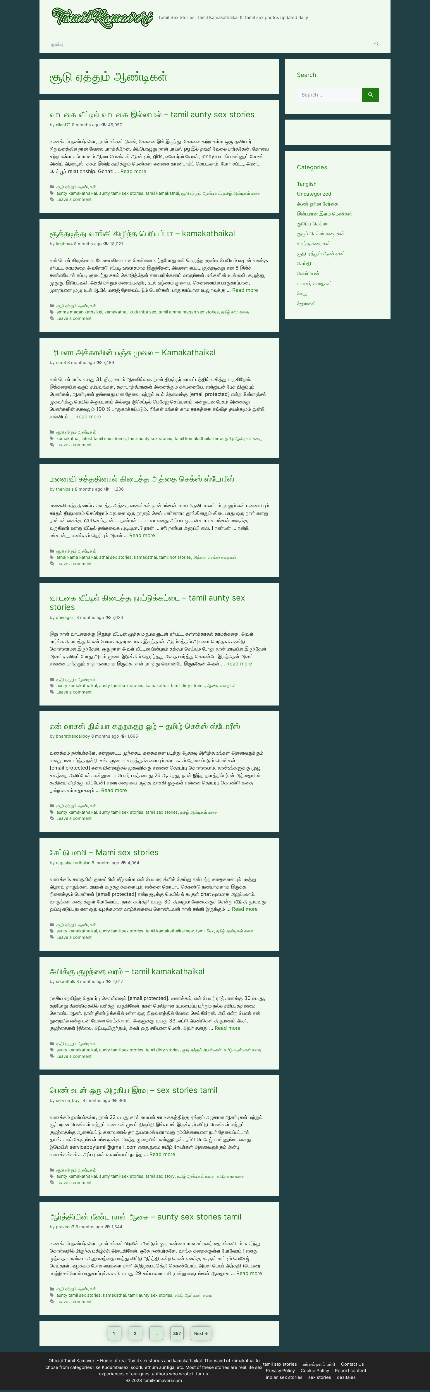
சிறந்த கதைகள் (313, 243)
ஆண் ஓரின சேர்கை (317, 204)
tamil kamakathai (162, 193)
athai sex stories (115, 557)
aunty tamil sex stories (121, 193)
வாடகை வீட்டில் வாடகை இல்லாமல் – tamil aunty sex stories (152, 114)
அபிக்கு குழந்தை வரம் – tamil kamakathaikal (127, 971)
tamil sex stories (162, 812)
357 (178, 1333)
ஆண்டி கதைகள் (221, 685)
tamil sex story (160, 1176)
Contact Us (352, 1364)
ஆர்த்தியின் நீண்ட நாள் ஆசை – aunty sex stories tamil (145, 1217)
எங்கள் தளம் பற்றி (319, 1364)
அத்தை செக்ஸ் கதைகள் (214, 557)
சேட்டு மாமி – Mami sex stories (104, 852)
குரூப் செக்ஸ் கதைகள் (320, 234)
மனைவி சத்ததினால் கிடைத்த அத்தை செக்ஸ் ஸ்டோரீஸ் (142, 479)
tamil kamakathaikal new (199, 438)
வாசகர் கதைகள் (314, 283)
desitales (346, 1377)
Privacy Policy (280, 1370)
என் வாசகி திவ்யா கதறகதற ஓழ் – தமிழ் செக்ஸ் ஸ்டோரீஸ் (145, 726)
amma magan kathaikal (79, 311)
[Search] (370, 95)
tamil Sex (205, 930)
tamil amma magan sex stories (189, 311)
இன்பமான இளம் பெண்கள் (324, 214)
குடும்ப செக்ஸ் (312, 224)
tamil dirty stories (188, 685)
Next (201, 1333)
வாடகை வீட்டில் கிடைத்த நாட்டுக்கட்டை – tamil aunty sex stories (147, 602)
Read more (133, 171)
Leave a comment (74, 199)
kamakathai (115, 311)
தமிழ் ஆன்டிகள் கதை (242, 193)
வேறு (302, 293)
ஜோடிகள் (306, 303)
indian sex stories (284, 1377)
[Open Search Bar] (377, 44)
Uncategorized (314, 194)
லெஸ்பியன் (308, 273)
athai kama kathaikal (76, 557)
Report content (350, 1370)
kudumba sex (143, 311)
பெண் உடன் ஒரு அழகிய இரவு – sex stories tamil (133, 1090)
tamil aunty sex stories (150, 438)
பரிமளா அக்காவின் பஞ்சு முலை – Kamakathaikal (133, 352)
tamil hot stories (175, 557)
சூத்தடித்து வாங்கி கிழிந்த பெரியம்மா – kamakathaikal (142, 233)
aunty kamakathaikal (76, 193)
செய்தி (304, 263)
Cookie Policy (315, 1370)
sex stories (319, 1377)
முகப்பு (57, 44)
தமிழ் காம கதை (235, 311)
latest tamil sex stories (104, 438)
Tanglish (307, 184)
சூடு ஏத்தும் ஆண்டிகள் (76, 186)
